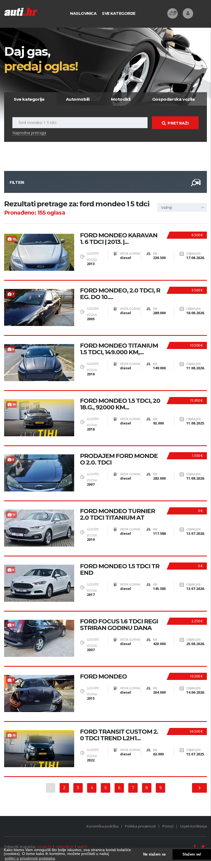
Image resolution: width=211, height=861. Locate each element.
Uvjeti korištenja (193, 826)
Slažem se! (191, 854)
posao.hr (44, 846)
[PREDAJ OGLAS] (172, 13)
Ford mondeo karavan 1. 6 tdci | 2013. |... (118, 238)
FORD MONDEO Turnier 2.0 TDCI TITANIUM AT (117, 514)
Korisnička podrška (102, 826)
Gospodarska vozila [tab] (173, 99)
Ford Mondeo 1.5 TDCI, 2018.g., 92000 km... (120, 404)
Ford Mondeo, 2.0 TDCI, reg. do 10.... (120, 293)
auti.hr (82, 846)
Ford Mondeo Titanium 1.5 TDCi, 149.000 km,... (119, 349)
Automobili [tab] (77, 99)
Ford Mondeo (103, 676)
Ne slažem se (154, 854)
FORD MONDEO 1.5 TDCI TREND (119, 569)
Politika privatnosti (140, 826)
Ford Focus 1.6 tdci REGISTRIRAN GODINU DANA (119, 624)
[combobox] (182, 207)
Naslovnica (83, 13)
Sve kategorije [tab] (29, 99)
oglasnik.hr (64, 846)
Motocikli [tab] (120, 99)
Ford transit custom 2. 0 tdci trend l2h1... (119, 735)
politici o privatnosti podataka (30, 858)
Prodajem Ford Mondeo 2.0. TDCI (119, 459)
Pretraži (178, 123)
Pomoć (168, 826)
